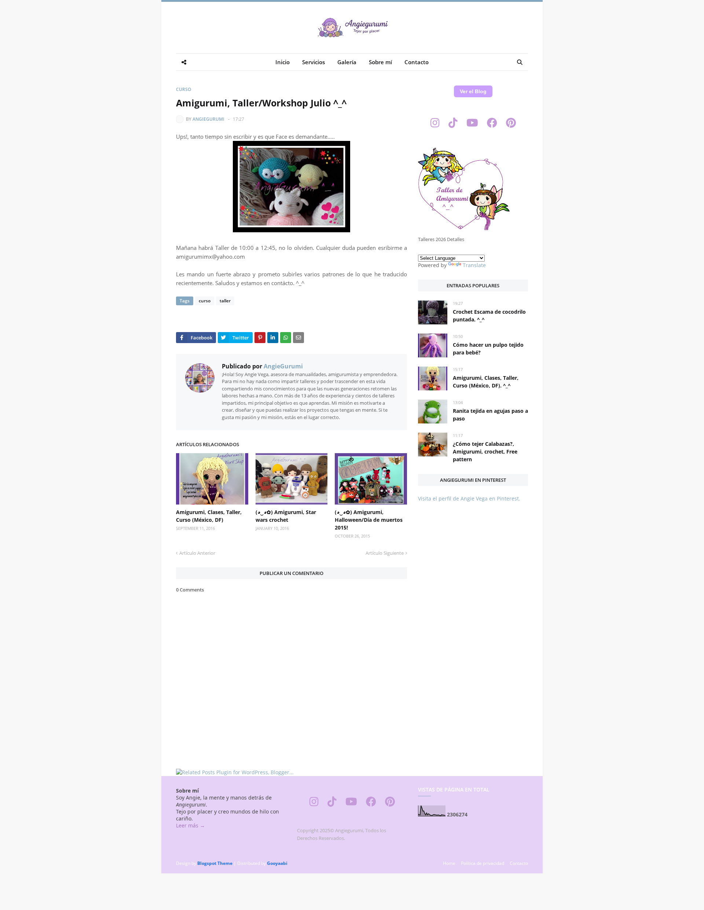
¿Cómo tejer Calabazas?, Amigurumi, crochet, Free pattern (485, 451)
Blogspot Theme (214, 863)
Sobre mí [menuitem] (380, 62)
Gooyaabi (277, 863)
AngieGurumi (208, 119)
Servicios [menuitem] (313, 62)
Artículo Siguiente (385, 553)
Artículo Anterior (197, 553)
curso (183, 89)
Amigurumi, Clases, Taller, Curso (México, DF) (209, 516)
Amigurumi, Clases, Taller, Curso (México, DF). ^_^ (485, 381)
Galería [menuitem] (346, 62)
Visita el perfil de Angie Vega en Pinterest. (469, 498)
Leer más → (190, 825)
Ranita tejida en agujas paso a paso (490, 414)
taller (225, 301)
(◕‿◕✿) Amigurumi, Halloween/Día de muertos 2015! (369, 520)
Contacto (519, 863)
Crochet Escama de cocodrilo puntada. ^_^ (489, 315)
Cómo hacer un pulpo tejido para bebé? (488, 348)
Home (449, 863)
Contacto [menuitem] (416, 62)
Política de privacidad (482, 863)
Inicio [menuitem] (282, 62)
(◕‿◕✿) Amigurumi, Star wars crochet (286, 516)
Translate (474, 265)
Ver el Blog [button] (473, 91)
